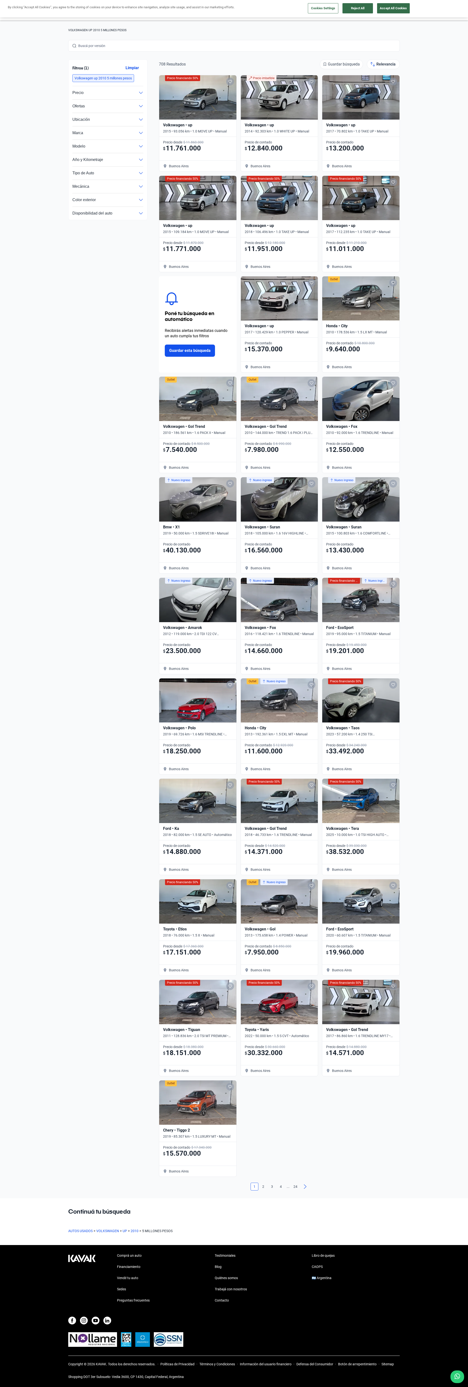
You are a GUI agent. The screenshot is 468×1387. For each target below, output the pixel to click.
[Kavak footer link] (82, 1278)
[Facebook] (72, 1320)
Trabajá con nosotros (231, 1289)
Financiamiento (128, 1267)
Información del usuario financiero (266, 1364)
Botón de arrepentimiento (357, 1364)
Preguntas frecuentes (133, 1300)
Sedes (121, 1289)
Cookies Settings (323, 8)
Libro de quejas (323, 1255)
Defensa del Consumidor (314, 1364)
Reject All (357, 8)
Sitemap (387, 1364)
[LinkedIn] (107, 1320)
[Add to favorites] (230, 81)
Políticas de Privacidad (177, 1364)
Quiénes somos (226, 1278)
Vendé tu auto (127, 1278)
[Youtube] (95, 1320)
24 (295, 1187)
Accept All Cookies (393, 8)
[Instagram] (84, 1320)
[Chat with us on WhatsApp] (457, 1376)
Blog (218, 1267)
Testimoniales (225, 1255)
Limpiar (132, 68)
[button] (103, 78)
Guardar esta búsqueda (190, 350)
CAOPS (317, 1267)
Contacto (222, 1300)
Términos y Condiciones (217, 1364)
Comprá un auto (129, 1255)
